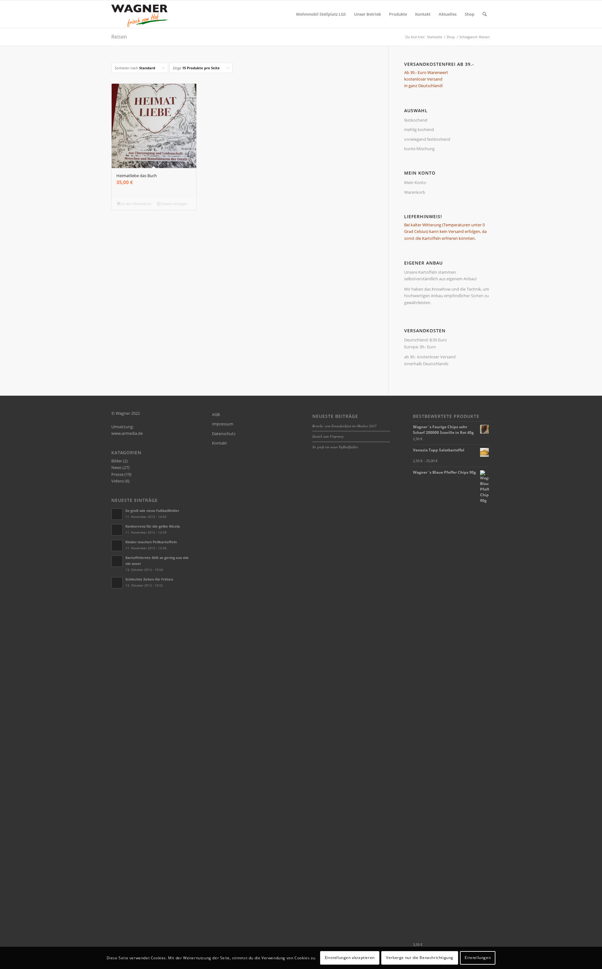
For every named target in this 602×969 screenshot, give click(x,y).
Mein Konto (415, 182)
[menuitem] (321, 14)
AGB (216, 414)
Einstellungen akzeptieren (350, 958)
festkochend (415, 120)
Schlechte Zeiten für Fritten (149, 579)
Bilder (116, 461)
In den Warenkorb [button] (136, 203)
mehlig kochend (419, 129)
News (116, 467)
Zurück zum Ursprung (328, 436)
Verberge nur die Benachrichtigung (419, 958)
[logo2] (141, 14)
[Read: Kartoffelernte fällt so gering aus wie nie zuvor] (117, 561)
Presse (117, 474)
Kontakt (219, 443)
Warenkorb (414, 192)
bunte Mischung (419, 148)
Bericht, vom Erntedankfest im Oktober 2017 (344, 426)
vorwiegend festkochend (427, 139)
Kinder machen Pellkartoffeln (151, 542)
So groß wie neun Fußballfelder (152, 510)
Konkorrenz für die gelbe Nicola (152, 526)
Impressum (222, 424)
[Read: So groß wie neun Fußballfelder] (117, 514)
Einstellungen (478, 958)
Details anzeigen (173, 203)
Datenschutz (223, 433)
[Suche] (484, 14)
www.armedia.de (127, 433)
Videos (117, 481)
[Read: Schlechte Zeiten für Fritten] (117, 582)
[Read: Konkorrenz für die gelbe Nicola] (117, 529)
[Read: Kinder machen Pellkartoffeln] (117, 545)
